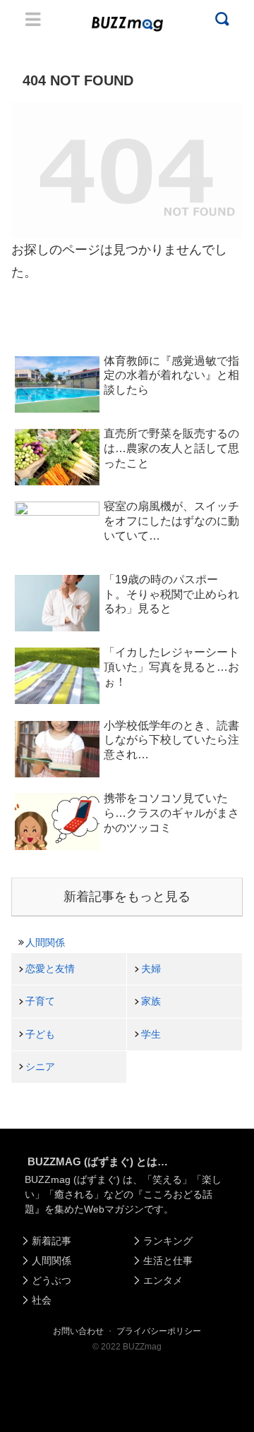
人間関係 (45, 942)
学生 (151, 1034)
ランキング (168, 1240)
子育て (40, 1001)
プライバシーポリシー (158, 1331)
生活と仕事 (168, 1260)
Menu (33, 19)
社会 (42, 1300)
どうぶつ (51, 1280)
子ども (40, 1034)
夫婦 (151, 968)
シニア (40, 1066)
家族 (151, 1001)
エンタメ (163, 1280)
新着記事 (51, 1240)
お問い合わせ (78, 1331)
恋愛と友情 (50, 968)
